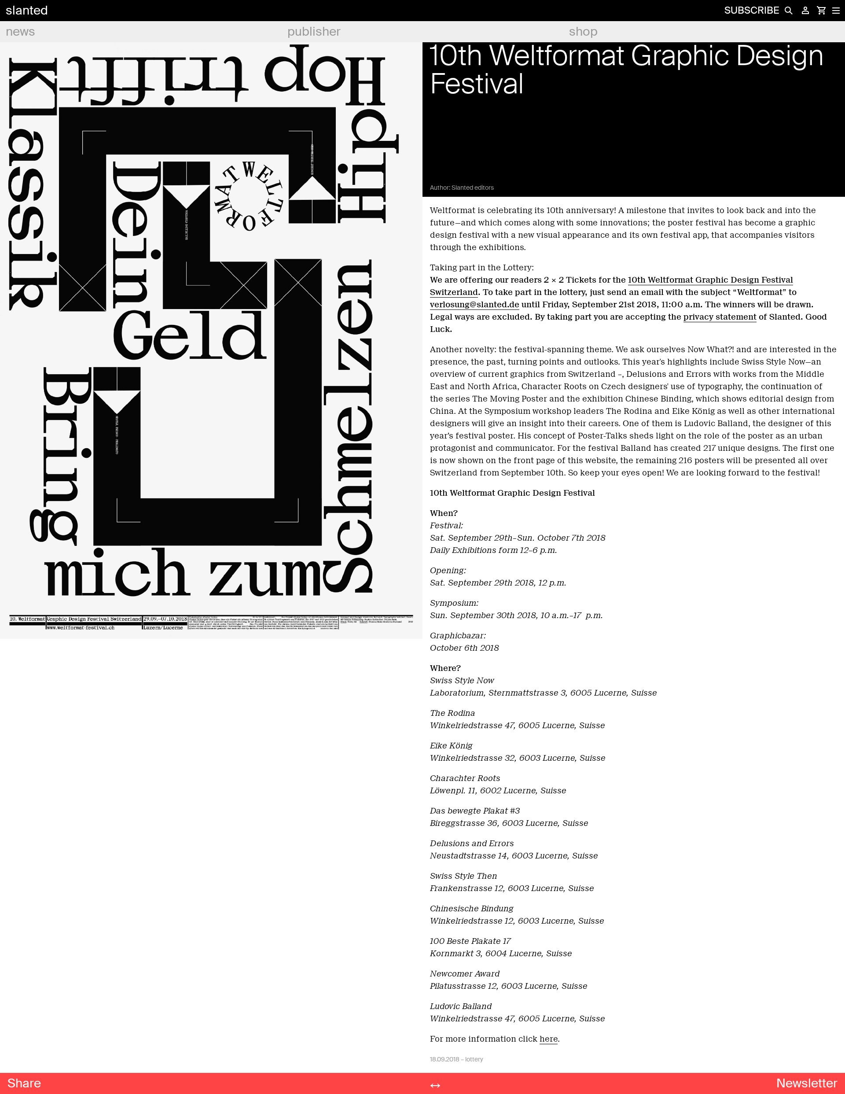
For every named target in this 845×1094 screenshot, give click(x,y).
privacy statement (720, 317)
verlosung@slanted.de (474, 304)
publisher (314, 31)
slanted (27, 10)
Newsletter (807, 1083)
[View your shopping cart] (821, 10)
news (20, 31)
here (549, 1039)
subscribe (751, 10)
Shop (583, 31)
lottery (474, 1059)
